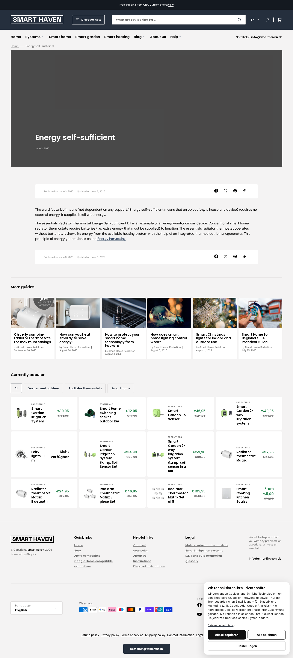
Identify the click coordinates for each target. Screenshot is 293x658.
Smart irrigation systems (204, 550)
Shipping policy (155, 635)
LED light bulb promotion (203, 556)
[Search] (240, 19)
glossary (191, 561)
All (16, 388)
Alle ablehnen (267, 635)
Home (15, 46)
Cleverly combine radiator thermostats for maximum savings (32, 338)
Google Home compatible (93, 561)
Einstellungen (247, 646)
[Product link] (44, 413)
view (171, 4)
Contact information (180, 635)
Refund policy (90, 635)
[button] (267, 19)
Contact (139, 545)
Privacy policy (110, 635)
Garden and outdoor (43, 388)
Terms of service (132, 635)
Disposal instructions (149, 566)
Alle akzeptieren (227, 635)
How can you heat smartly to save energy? (74, 338)
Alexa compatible (87, 556)
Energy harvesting (111, 238)
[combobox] (179, 19)
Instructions (142, 561)
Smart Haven (35, 549)
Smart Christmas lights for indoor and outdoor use (213, 338)
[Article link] (32, 328)
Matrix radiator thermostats (206, 545)
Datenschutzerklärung (221, 625)
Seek (77, 550)
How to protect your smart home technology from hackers (122, 340)
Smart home (120, 388)
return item (82, 566)
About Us (139, 556)
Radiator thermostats (85, 388)
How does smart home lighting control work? (169, 338)
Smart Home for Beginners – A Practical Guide (255, 338)
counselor (140, 550)
